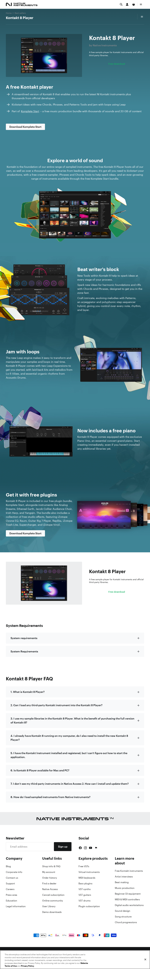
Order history (49, 878)
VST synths (85, 889)
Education (11, 900)
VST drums (85, 900)
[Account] (127, 4)
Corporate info (14, 872)
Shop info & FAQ (51, 866)
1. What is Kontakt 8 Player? (28, 691)
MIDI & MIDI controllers (127, 899)
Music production (124, 888)
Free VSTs (84, 866)
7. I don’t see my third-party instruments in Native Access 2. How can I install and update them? (70, 783)
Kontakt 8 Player (19, 17)
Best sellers (20, 13)
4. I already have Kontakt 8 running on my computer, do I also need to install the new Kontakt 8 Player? (69, 737)
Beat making (122, 882)
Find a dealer (49, 883)
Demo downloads (52, 912)
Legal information (16, 906)
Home (9, 13)
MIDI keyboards (87, 878)
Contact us (12, 878)
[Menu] (141, 4)
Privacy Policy (27, 966)
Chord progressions (126, 922)
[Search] (121, 4)
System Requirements (24, 651)
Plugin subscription (89, 906)
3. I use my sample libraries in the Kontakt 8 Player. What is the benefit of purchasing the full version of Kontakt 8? (72, 720)
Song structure (123, 916)
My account (48, 872)
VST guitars (85, 895)
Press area (11, 895)
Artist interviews (124, 876)
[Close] (145, 959)
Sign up (62, 846)
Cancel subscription (53, 895)
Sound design (122, 911)
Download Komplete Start (25, 126)
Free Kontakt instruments (129, 871)
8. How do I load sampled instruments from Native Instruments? (50, 797)
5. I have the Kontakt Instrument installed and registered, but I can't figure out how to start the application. (69, 755)
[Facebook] (80, 848)
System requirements (24, 638)
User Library (48, 906)
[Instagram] (85, 848)
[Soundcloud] (96, 848)
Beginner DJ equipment (128, 894)
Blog (8, 866)
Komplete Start (30, 111)
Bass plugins (85, 883)
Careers (10, 889)
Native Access (50, 889)
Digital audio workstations (129, 905)
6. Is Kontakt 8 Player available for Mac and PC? (40, 770)
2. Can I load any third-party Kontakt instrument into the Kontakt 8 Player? (56, 705)
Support (10, 883)
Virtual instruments (89, 872)
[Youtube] (90, 848)
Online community (52, 900)
